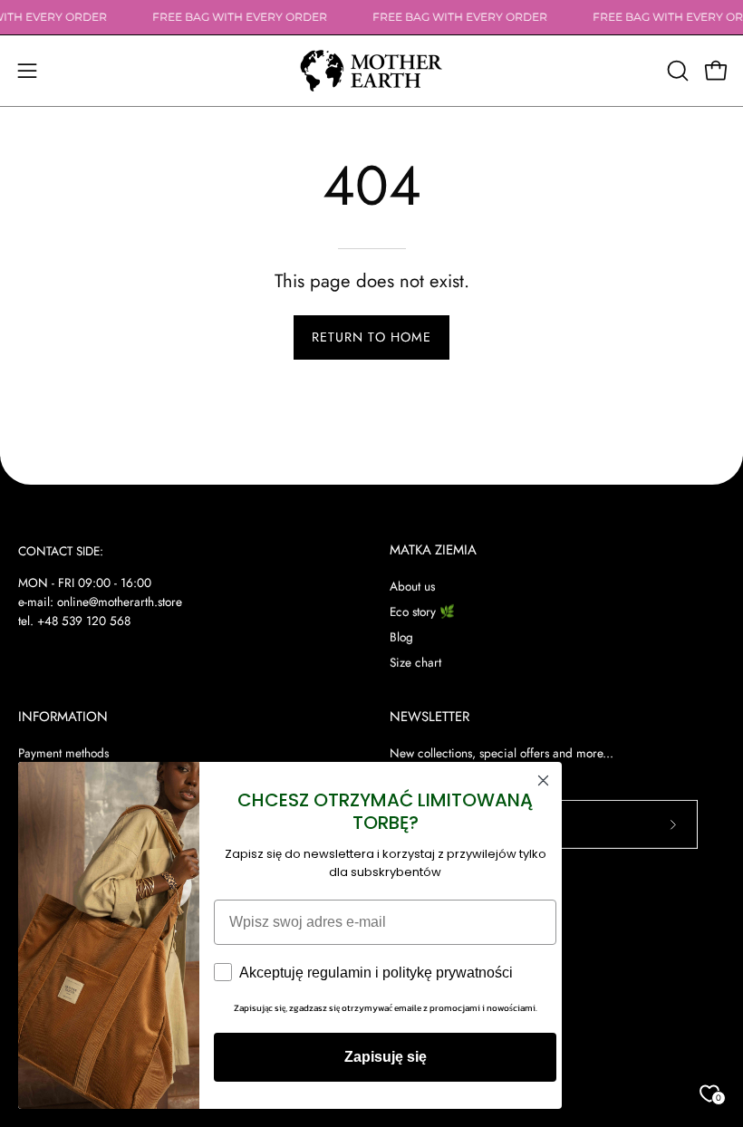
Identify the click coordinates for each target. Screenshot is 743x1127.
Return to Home (371, 337)
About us (412, 586)
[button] (676, 70)
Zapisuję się (385, 1056)
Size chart (415, 662)
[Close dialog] (543, 780)
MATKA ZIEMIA (433, 550)
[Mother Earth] (371, 70)
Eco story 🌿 (422, 611)
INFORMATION (63, 717)
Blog (401, 637)
